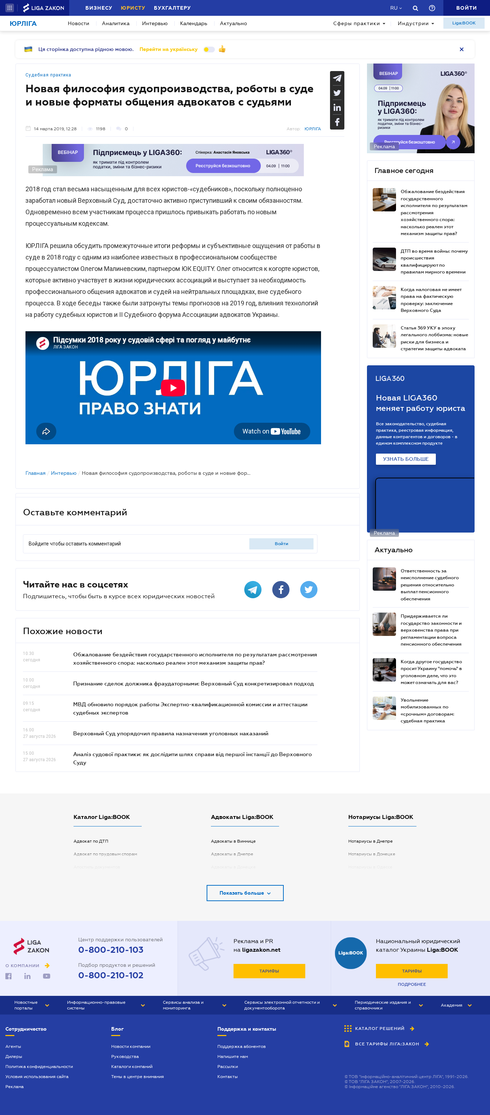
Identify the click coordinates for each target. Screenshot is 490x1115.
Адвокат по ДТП (91, 841)
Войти (281, 543)
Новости (78, 23)
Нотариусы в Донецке (371, 854)
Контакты (227, 1076)
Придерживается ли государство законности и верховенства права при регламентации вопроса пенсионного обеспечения (431, 630)
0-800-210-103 (110, 950)
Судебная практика (48, 75)
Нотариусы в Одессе (370, 867)
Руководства (125, 1056)
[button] (9, 8)
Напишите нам (232, 1056)
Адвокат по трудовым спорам (105, 854)
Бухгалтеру (172, 8)
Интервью (155, 23)
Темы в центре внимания (137, 1076)
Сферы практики (356, 23)
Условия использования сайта (37, 1076)
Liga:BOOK (464, 22)
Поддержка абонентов (241, 1046)
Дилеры (13, 1056)
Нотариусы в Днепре (370, 841)
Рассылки (227, 1066)
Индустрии (413, 23)
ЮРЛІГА (313, 128)
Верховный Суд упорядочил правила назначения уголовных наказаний (170, 733)
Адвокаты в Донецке (233, 867)
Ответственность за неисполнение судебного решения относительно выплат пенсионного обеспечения (430, 584)
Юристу (133, 8)
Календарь (193, 23)
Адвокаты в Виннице (233, 841)
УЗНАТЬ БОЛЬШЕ (406, 459)
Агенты (13, 1046)
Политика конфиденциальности (39, 1066)
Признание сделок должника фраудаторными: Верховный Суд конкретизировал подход (193, 683)
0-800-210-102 (110, 975)
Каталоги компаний (131, 1066)
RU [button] (393, 8)
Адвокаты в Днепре (232, 854)
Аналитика (115, 23)
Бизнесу (98, 8)
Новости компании (130, 1046)
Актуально (233, 23)
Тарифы (269, 971)
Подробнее (412, 984)
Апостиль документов (97, 867)
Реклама (14, 1086)
